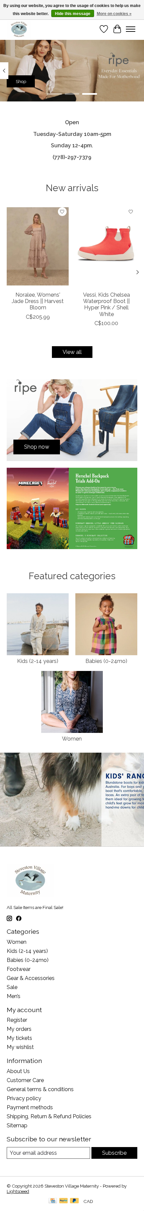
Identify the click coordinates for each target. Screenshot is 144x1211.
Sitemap (17, 1125)
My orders (19, 1029)
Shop (21, 81)
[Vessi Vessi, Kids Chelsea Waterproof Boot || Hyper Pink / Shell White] (106, 246)
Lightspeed (18, 1191)
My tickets (19, 1038)
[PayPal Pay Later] (74, 1201)
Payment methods (30, 1107)
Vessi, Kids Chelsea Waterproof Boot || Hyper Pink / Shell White (106, 304)
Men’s (13, 996)
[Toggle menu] (130, 29)
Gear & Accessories (31, 978)
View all (72, 352)
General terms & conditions (40, 1089)
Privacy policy (24, 1098)
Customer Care (25, 1080)
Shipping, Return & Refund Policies (49, 1116)
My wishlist (20, 1047)
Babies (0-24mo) (106, 661)
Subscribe (114, 1153)
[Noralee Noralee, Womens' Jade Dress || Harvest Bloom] (38, 246)
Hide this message (72, 13)
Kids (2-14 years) (37, 661)
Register (17, 1020)
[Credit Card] (53, 1201)
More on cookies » (114, 13)
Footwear (18, 969)
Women (72, 739)
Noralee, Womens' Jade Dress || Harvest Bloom (38, 301)
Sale (12, 987)
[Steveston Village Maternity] (19, 29)
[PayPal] (63, 1201)
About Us (18, 1071)
